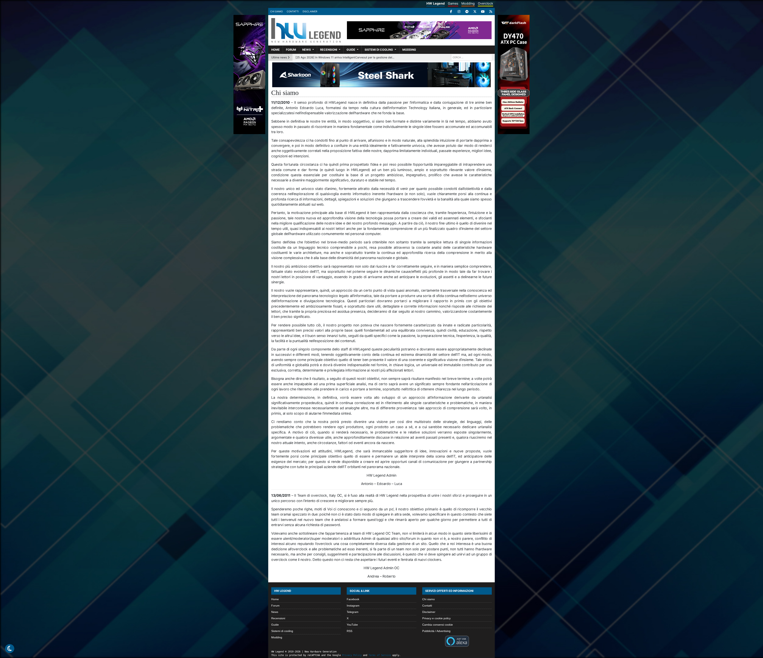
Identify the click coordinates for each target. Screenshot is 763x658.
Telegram (352, 611)
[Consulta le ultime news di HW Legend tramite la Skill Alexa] (457, 641)
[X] (475, 11)
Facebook (353, 599)
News (306, 49)
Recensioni (328, 49)
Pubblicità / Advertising (436, 631)
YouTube (352, 624)
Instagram (353, 605)
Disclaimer (310, 11)
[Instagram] (459, 11)
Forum (291, 49)
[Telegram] (467, 11)
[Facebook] (451, 11)
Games (453, 3)
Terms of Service (380, 655)
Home (275, 49)
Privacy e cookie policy (436, 618)
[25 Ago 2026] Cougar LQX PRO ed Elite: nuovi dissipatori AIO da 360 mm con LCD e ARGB (345, 57)
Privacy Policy (352, 655)
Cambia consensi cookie (437, 624)
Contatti (293, 11)
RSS (349, 631)
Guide (351, 49)
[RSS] (491, 11)
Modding (468, 3)
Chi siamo (276, 11)
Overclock (485, 3)
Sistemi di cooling (379, 49)
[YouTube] (483, 11)
